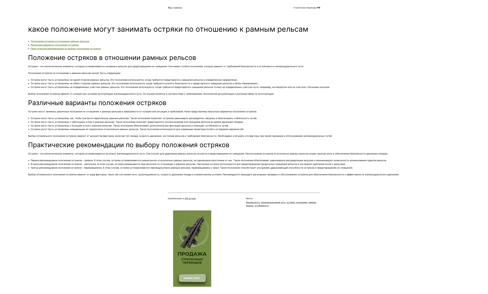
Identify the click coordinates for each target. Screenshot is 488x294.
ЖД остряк (190, 198)
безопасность (253, 202)
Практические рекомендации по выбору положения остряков (66, 48)
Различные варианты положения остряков (55, 45)
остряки (291, 202)
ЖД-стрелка (175, 7)
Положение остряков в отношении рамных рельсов (60, 41)
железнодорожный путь (273, 202)
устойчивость (262, 205)
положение (301, 202)
